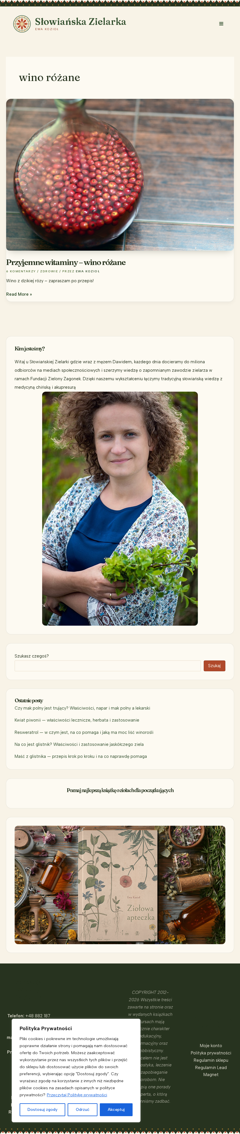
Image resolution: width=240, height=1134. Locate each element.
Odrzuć (83, 1109)
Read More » (19, 294)
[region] (76, 1070)
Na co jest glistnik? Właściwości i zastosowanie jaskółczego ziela (79, 744)
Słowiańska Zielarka (80, 21)
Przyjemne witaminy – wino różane (65, 262)
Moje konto (211, 1045)
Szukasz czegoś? (32, 656)
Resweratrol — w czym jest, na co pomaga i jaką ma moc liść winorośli (84, 732)
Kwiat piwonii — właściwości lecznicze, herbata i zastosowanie (77, 720)
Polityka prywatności (211, 1053)
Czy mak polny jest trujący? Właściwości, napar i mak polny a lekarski (82, 708)
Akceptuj (116, 1109)
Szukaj (214, 665)
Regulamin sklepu (211, 1060)
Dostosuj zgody (42, 1109)
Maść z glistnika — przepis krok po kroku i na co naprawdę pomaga (81, 756)
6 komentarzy (21, 271)
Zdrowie (49, 271)
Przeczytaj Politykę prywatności (77, 1094)
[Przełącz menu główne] (221, 23)
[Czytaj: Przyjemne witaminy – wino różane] (120, 174)
